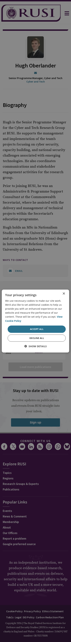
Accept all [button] (36, 329)
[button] (35, 346)
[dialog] (35, 320)
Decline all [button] (36, 338)
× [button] (63, 293)
